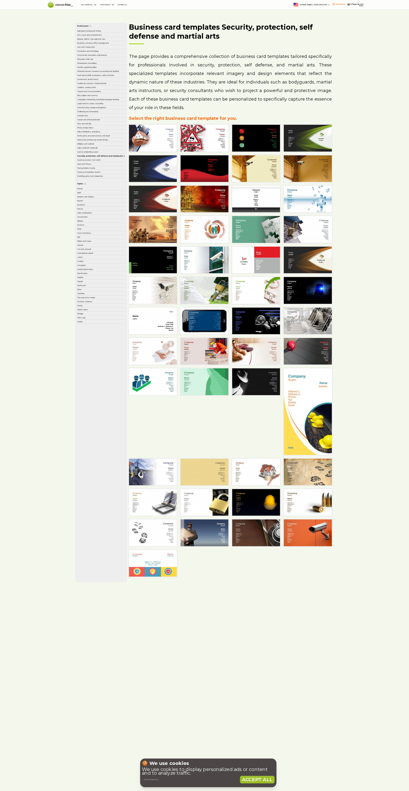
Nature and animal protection (96, 322)
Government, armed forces (98, 205)
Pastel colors (91, 666)
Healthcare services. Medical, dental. (97, 218)
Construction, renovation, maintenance (101, 135)
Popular (87, 682)
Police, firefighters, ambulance (96, 350)
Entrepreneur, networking (102, 153)
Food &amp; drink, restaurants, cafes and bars (99, 191)
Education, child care (98, 145)
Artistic (86, 502)
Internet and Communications (95, 238)
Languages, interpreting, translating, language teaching (101, 261)
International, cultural (98, 627)
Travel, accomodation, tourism (98, 461)
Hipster (87, 611)
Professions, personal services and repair (98, 362)
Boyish (86, 525)
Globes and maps (95, 603)
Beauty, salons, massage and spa (101, 89)
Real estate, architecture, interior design (101, 375)
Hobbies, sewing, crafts (100, 229)
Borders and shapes (97, 517)
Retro (85, 697)
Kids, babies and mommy (102, 249)
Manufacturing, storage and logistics (100, 289)
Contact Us (194, 9)
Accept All (257, 770)
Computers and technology (94, 122)
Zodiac (86, 760)
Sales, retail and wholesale (102, 393)
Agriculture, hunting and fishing (101, 64)
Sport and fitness (95, 444)
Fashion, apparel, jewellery (102, 161)
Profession (89, 689)
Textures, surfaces (95, 721)
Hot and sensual (94, 619)
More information (167, 770)
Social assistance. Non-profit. (99, 433)
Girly (84, 595)
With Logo (89, 752)
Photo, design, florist (98, 340)
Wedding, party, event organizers (99, 474)
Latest (86, 635)
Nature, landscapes (96, 658)
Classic (86, 541)
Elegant (87, 564)
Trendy (86, 728)
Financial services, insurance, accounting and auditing (102, 173)
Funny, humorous (95, 588)
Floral (85, 580)
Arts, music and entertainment (93, 77)
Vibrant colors (92, 736)
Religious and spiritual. (99, 386)
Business (88, 533)
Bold (84, 509)
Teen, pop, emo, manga (100, 713)
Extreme (88, 572)
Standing (88, 705)
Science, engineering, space (98, 403)
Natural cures (91, 312)
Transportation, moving (100, 451)
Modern (87, 642)
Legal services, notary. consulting (99, 276)
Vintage (87, 744)
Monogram (90, 650)
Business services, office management (101, 102)
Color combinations (97, 548)
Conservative (91, 556)
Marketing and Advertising (93, 301)
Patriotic (88, 674)
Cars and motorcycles (98, 112)
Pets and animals (95, 332)
